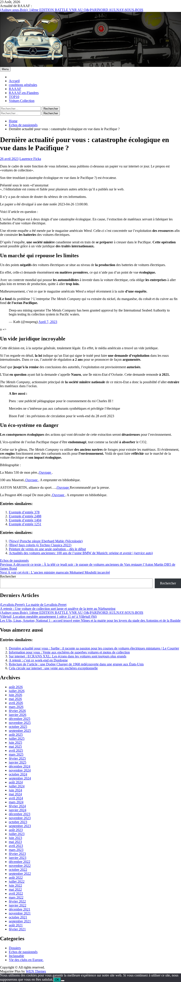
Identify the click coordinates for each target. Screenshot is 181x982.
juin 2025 (15, 742)
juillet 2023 (17, 834)
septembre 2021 (20, 921)
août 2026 (16, 687)
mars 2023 (16, 850)
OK (57, 979)
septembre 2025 (20, 730)
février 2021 (17, 929)
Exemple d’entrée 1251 (25, 524)
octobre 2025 (18, 727)
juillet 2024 (17, 786)
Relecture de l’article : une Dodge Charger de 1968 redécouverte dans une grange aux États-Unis (76, 664)
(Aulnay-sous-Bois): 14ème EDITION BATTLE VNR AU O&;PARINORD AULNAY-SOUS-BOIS (71, 9)
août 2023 (16, 830)
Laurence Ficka (30, 159)
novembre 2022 (20, 865)
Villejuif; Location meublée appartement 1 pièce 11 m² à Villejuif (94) (48, 616)
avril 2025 (16, 750)
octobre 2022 (18, 869)
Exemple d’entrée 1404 (25, 520)
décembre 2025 (19, 719)
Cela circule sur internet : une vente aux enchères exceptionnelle (53, 668)
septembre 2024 (20, 778)
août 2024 (16, 782)
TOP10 (14, 97)
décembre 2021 (19, 909)
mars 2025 (16, 754)
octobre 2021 (18, 917)
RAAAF (15, 89)
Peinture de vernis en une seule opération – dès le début (47, 549)
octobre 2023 (18, 822)
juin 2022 (15, 885)
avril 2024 (16, 798)
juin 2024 (15, 790)
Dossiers (15, 948)
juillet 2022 (17, 881)
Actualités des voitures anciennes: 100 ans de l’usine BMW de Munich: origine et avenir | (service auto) (81, 553)
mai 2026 (15, 699)
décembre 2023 (19, 814)
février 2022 (17, 901)
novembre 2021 (20, 913)
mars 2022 (16, 897)
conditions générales (23, 85)
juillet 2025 (17, 738)
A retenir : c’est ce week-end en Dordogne (38, 660)
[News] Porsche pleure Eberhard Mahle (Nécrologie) (46, 541)
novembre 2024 (20, 770)
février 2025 (17, 758)
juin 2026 (15, 695)
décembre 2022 (19, 862)
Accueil (14, 81)
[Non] (62, 980)
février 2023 (17, 854)
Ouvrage (45, 472)
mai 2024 (15, 794)
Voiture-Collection (21, 101)
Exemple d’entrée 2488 (25, 516)
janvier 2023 (17, 858)
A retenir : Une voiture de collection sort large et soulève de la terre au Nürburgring (57, 608)
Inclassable (16, 956)
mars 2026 (16, 707)
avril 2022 (16, 893)
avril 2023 (16, 846)
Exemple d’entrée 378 (24, 512)
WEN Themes (36, 971)
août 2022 (16, 877)
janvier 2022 (17, 905)
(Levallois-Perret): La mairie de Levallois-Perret (33, 604)
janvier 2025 (17, 762)
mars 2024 (16, 802)
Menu (5, 69)
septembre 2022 (20, 873)
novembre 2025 (20, 723)
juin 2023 (15, 838)
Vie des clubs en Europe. (26, 960)
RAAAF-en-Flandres (24, 93)
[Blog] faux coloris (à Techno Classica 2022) (40, 545)
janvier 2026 (17, 715)
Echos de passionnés (14, 560)
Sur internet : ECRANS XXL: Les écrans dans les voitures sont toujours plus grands (67, 656)
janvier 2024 (17, 810)
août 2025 (16, 734)
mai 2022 (15, 889)
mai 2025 (15, 746)
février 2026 (17, 711)
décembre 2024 (19, 766)
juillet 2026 (17, 691)
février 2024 (17, 806)
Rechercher (8, 576)
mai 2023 (15, 842)
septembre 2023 (20, 826)
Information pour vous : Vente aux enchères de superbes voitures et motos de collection (69, 652)
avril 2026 (16, 703)
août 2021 (16, 925)
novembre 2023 (20, 818)
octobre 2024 (18, 774)
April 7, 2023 (47, 322)
